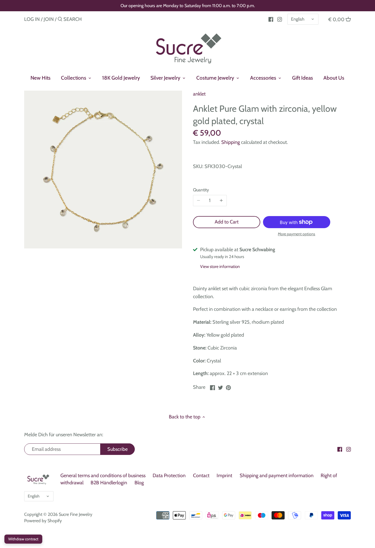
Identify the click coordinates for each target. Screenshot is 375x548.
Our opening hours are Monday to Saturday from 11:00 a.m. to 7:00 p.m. (188, 5)
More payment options (296, 234)
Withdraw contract (23, 538)
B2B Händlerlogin (109, 483)
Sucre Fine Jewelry (75, 514)
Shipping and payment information (277, 475)
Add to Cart (227, 222)
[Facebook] (270, 19)
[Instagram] (279, 19)
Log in (32, 19)
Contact (201, 475)
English (297, 19)
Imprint (224, 475)
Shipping (230, 142)
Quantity (201, 189)
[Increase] (221, 200)
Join (49, 19)
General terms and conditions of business (102, 475)
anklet (199, 94)
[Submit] (60, 19)
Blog (139, 483)
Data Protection (169, 475)
